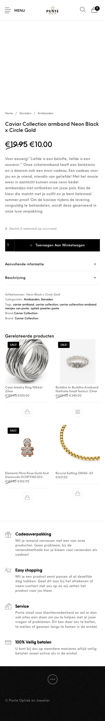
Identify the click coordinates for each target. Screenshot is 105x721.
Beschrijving (15, 278)
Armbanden (45, 113)
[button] (27, 412)
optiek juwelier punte (45, 308)
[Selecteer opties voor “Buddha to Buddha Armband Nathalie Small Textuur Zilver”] (78, 412)
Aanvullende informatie (24, 264)
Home (9, 113)
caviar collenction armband (78, 304)
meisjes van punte (17, 308)
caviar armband (23, 304)
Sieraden (25, 113)
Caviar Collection (25, 313)
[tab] (52, 264)
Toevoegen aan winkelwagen (60, 245)
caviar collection (47, 304)
